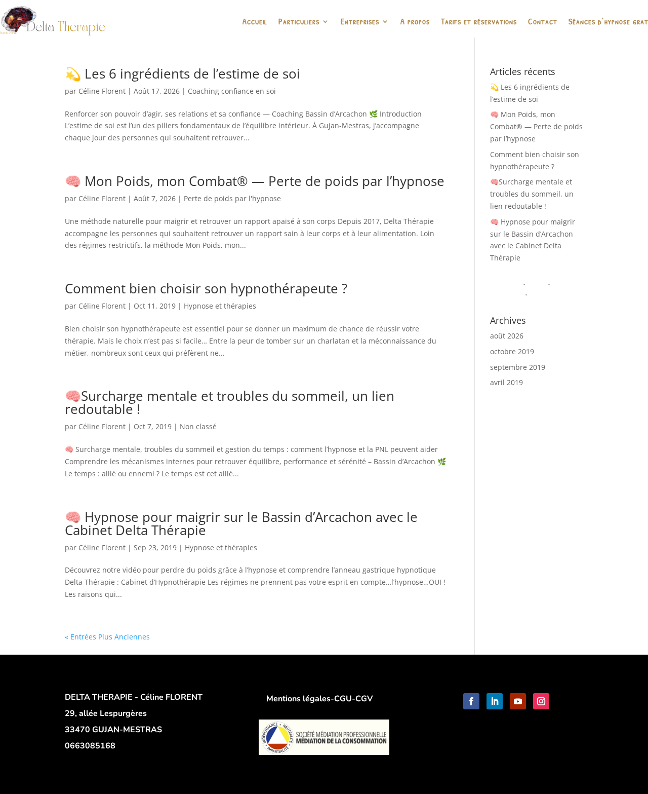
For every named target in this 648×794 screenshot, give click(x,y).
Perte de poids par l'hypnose (232, 198)
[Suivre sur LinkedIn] (495, 701)
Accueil (254, 22)
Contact (542, 22)
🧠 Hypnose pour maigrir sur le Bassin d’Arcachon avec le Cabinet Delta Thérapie (241, 523)
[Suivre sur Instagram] (541, 701)
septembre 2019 (517, 367)
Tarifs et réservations (479, 22)
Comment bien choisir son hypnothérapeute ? (206, 288)
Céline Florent (102, 91)
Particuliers (298, 22)
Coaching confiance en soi (232, 91)
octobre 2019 (512, 351)
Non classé (198, 426)
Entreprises (360, 22)
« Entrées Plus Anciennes (107, 636)
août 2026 (506, 336)
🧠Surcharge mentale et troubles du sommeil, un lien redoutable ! (229, 402)
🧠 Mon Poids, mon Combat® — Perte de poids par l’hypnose (254, 181)
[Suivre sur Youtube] (518, 701)
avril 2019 (506, 382)
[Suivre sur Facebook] (471, 701)
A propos (415, 22)
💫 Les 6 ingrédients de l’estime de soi (182, 73)
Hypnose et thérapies (220, 306)
